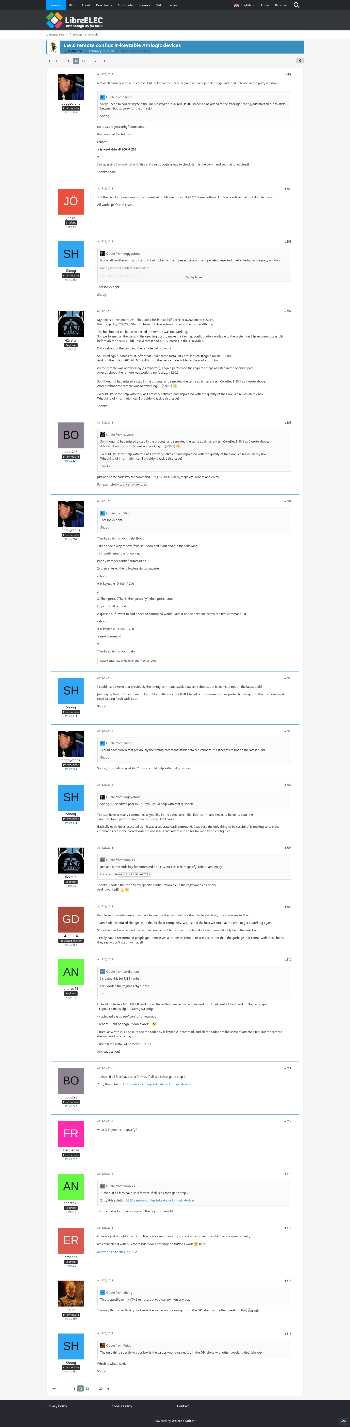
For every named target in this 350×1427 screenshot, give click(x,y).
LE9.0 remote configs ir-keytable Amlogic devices (157, 1084)
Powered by (175, 1421)
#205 (287, 678)
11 (69, 61)
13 (83, 61)
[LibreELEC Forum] (175, 20)
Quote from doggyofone (123, 253)
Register (280, 5)
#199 (287, 74)
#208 (287, 848)
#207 (287, 785)
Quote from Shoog (119, 97)
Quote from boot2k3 (120, 860)
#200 (287, 189)
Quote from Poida (118, 1345)
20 (96, 61)
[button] (244, 5)
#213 (287, 1174)
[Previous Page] (50, 61)
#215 (287, 1281)
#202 (287, 311)
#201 (287, 241)
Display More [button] (194, 277)
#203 (287, 422)
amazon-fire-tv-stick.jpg (113, 1252)
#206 (287, 731)
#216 (287, 1333)
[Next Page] (104, 61)
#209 (287, 907)
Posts (68, 112)
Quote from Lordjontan (122, 971)
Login (265, 5)
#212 (287, 1121)
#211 (287, 1068)
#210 (287, 959)
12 (76, 61)
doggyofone (131, 660)
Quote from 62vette (119, 435)
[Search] (296, 5)
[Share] (300, 60)
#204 (287, 501)
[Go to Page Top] (343, 1421)
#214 (287, 1228)
